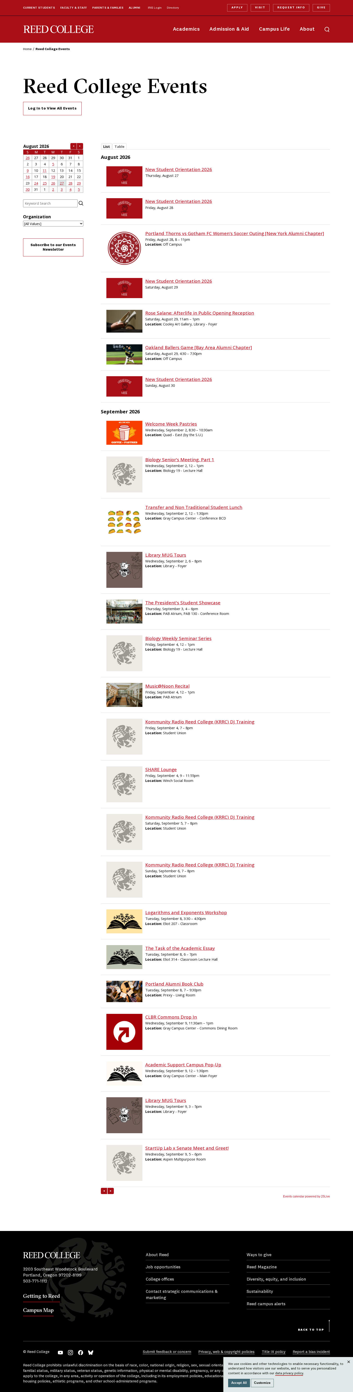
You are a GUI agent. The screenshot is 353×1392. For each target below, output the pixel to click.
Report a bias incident (311, 1352)
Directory (173, 7)
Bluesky (90, 1352)
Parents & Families (107, 7)
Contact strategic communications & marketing (182, 1294)
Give (321, 7)
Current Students (39, 7)
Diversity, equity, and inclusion (276, 1279)
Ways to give (259, 1255)
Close (349, 1366)
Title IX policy (274, 1352)
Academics (186, 29)
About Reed (157, 1255)
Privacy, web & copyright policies (226, 1352)
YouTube (60, 1352)
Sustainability (260, 1291)
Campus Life (274, 29)
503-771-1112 (35, 1281)
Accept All (239, 1383)
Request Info (291, 7)
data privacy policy (289, 1373)
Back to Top (311, 1329)
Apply (237, 7)
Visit (260, 7)
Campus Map (38, 1310)
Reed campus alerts (266, 1304)
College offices (160, 1279)
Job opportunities (163, 1267)
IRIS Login (155, 7)
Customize (262, 1383)
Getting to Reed (41, 1296)
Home (27, 49)
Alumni (134, 7)
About (307, 29)
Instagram (70, 1352)
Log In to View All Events (52, 108)
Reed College (58, 29)
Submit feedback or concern (167, 1352)
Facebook (80, 1352)
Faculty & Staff (73, 7)
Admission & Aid (229, 29)
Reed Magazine (262, 1267)
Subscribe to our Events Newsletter (53, 247)
